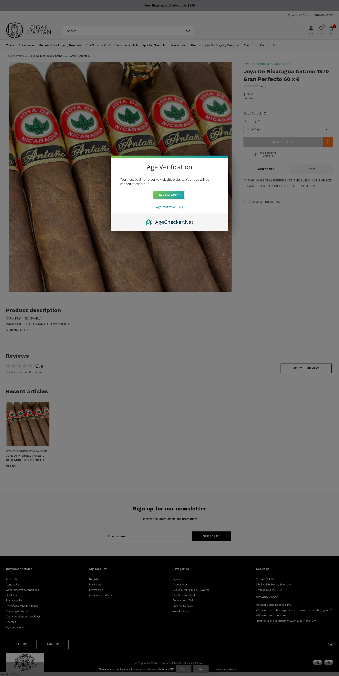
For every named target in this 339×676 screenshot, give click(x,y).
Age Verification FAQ (169, 207)
